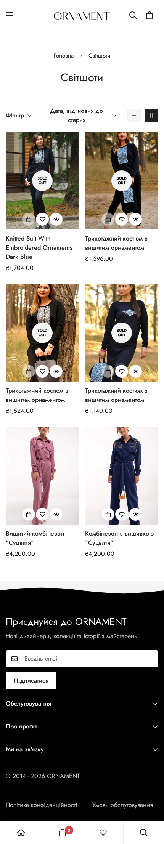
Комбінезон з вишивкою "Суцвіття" (119, 538)
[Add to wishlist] (42, 219)
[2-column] (151, 115)
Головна (64, 55)
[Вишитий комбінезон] (42, 476)
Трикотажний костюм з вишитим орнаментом (116, 243)
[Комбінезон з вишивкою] (121, 476)
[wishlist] (103, 832)
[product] (21, 832)
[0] (149, 15)
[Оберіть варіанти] (28, 514)
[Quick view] (56, 219)
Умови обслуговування (122, 805)
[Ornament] (82, 15)
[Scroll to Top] (150, 803)
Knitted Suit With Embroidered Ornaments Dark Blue (39, 247)
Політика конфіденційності (41, 805)
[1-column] (134, 115)
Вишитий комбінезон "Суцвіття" (35, 538)
